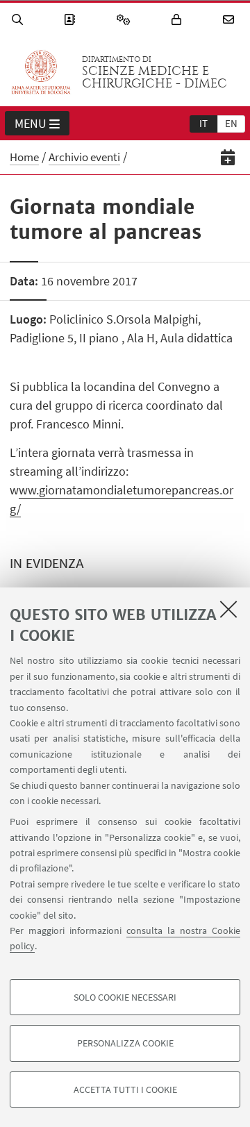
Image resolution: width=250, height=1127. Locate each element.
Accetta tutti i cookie (125, 1089)
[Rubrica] (72, 20)
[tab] (203, 123)
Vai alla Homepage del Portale (41, 72)
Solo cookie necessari (125, 997)
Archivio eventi (84, 157)
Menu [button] (31, 123)
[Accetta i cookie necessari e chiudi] (228, 609)
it (203, 123)
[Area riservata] (178, 20)
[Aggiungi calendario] (228, 157)
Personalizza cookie (125, 1043)
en (231, 123)
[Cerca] (19, 20)
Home (24, 157)
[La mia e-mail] (231, 20)
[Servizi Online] (125, 20)
